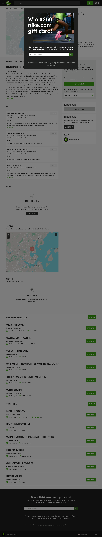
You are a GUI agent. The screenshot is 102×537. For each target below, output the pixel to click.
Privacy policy (53, 64)
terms (61, 64)
